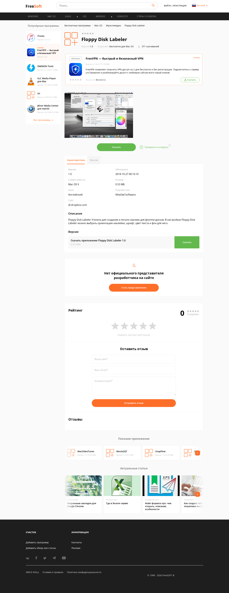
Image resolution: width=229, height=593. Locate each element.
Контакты (77, 542)
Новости (122, 16)
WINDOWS (33, 16)
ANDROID (100, 16)
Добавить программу (37, 542)
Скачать (116, 147)
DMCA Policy (32, 572)
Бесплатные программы (77, 25)
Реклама (76, 548)
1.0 (87, 46)
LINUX (68, 16)
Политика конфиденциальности (84, 572)
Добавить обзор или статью (41, 548)
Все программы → (43, 120)
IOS (84, 16)
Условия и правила (53, 572)
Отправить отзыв (133, 403)
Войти (167, 5)
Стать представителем (133, 287)
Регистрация (179, 5)
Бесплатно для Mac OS (121, 46)
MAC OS (52, 16)
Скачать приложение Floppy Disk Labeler (98, 240)
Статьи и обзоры (146, 16)
